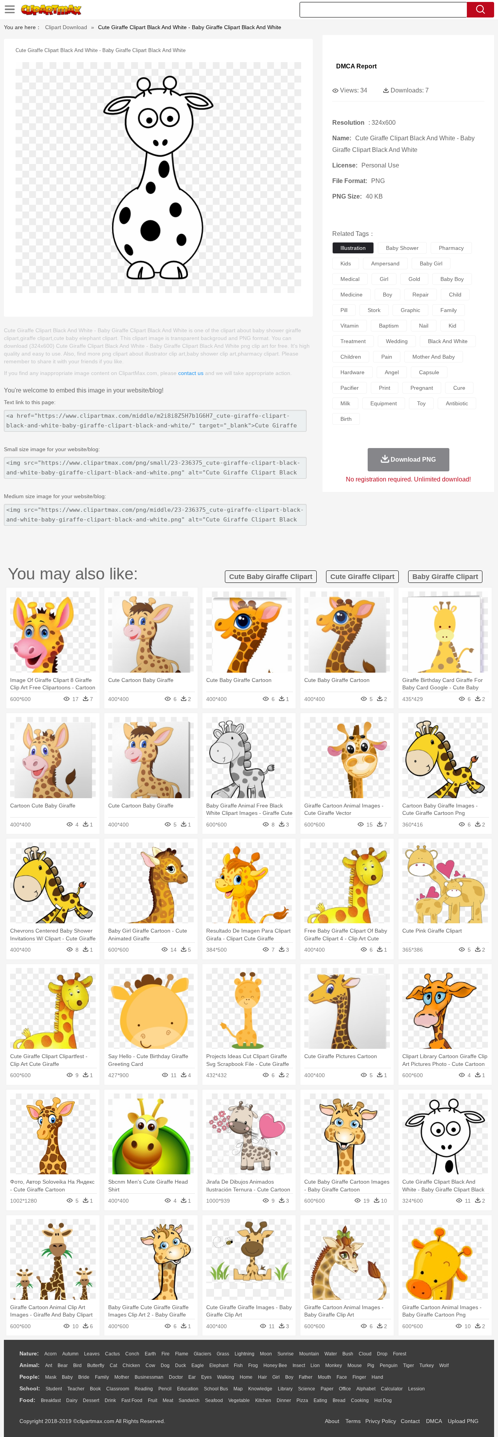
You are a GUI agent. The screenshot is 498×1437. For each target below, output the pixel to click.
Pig (370, 1365)
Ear (192, 1377)
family (448, 310)
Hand (377, 1377)
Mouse (354, 1365)
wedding (397, 341)
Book (95, 1389)
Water (330, 1354)
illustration (353, 248)
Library (285, 1389)
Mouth (324, 1377)
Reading (144, 1389)
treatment (353, 341)
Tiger (408, 1365)
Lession (416, 1389)
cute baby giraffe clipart (270, 577)
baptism (389, 326)
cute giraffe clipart (362, 577)
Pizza (302, 1400)
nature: (29, 1353)
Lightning (244, 1354)
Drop (382, 1354)
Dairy (71, 1400)
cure (459, 388)
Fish (238, 1365)
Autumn (70, 1354)
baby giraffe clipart (445, 577)
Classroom (117, 1389)
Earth (150, 1354)
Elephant (218, 1365)
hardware (352, 372)
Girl (276, 1377)
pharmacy (451, 248)
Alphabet (365, 1389)
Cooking (360, 1400)
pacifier (349, 388)
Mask (50, 1377)
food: (27, 1400)
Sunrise (285, 1354)
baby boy (452, 279)
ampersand (385, 263)
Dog (165, 1365)
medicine (351, 294)
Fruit (152, 1400)
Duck (180, 1365)
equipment (383, 403)
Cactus (112, 1354)
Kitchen (263, 1400)
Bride (83, 1377)
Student (54, 1389)
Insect (299, 1365)
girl (384, 279)
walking (225, 1377)
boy (387, 294)
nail (423, 326)
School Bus (216, 1389)
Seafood (214, 1400)
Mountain (309, 1354)
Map (238, 1389)
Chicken (131, 1365)
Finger (359, 1377)
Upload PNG (463, 1421)
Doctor (176, 1377)
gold (414, 279)
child (455, 294)
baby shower (402, 248)
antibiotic (457, 403)
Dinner (284, 1400)
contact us (190, 373)
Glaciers (202, 1354)
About (332, 1421)
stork (374, 310)
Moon (266, 1354)
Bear (63, 1365)
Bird (77, 1365)
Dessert (91, 1400)
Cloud (365, 1354)
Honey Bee (275, 1365)
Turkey (426, 1365)
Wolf (444, 1365)
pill (343, 310)
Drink (110, 1400)
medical (349, 279)
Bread (339, 1400)
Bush (347, 1354)
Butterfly (95, 1365)
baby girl (431, 263)
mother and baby (433, 357)
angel (392, 372)
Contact (410, 1421)
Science (306, 1389)
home (246, 1377)
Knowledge (260, 1389)
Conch (132, 1354)
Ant (48, 1365)
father (305, 1377)
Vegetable (239, 1400)
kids (345, 263)
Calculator (392, 1389)
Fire (165, 1354)
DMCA (434, 1421)
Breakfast (51, 1400)
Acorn (50, 1354)
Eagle (197, 1365)
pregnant (421, 388)
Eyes (206, 1377)
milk (345, 403)
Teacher (75, 1389)
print (384, 388)
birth (346, 419)
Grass (223, 1354)
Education (187, 1389)
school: (29, 1388)
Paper (327, 1389)
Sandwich (189, 1400)
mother (121, 1377)
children (350, 357)
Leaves (92, 1354)
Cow (150, 1365)
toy (421, 403)
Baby (67, 1377)
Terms (353, 1421)
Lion (315, 1365)
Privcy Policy (380, 1421)
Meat (168, 1400)
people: (29, 1377)
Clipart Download (66, 27)
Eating (320, 1400)
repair (420, 294)
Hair (262, 1377)
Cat (113, 1365)
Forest (399, 1354)
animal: (29, 1365)
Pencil (165, 1389)
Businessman (149, 1377)
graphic (410, 310)
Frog (253, 1365)
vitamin (349, 326)
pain (386, 357)
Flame (181, 1354)
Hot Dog (383, 1400)
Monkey (333, 1365)
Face (342, 1377)
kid (452, 326)
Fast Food (131, 1400)
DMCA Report (356, 66)
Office (345, 1389)
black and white (448, 341)
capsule (429, 372)
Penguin (389, 1365)
